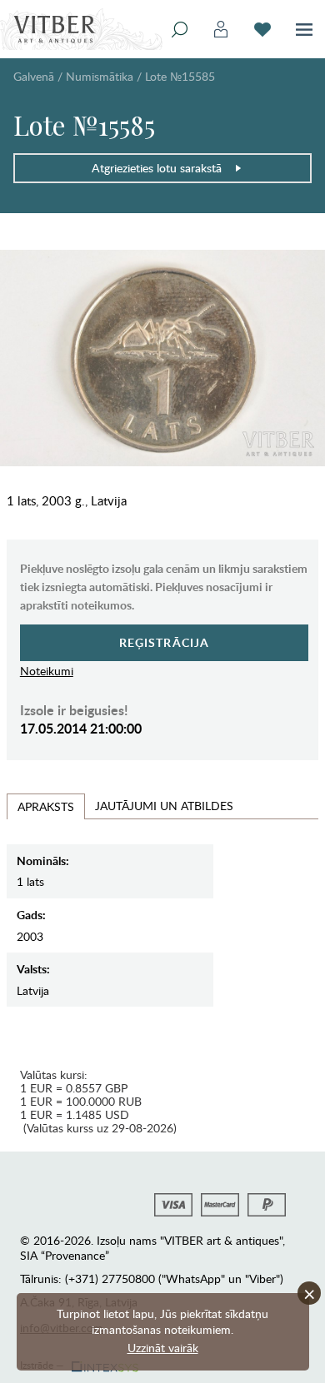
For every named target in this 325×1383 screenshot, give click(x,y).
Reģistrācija (164, 642)
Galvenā (33, 76)
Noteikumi (46, 671)
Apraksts (46, 806)
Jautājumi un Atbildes (164, 805)
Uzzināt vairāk (163, 1348)
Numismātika (99, 76)
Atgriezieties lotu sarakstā (157, 168)
